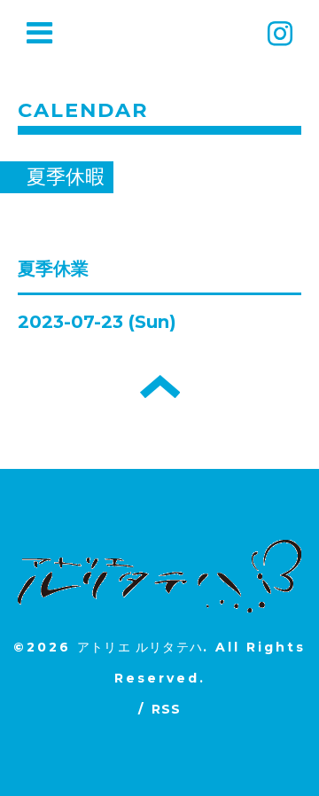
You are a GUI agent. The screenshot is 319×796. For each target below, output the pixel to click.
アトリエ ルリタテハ (140, 647)
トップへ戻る (160, 386)
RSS (167, 709)
